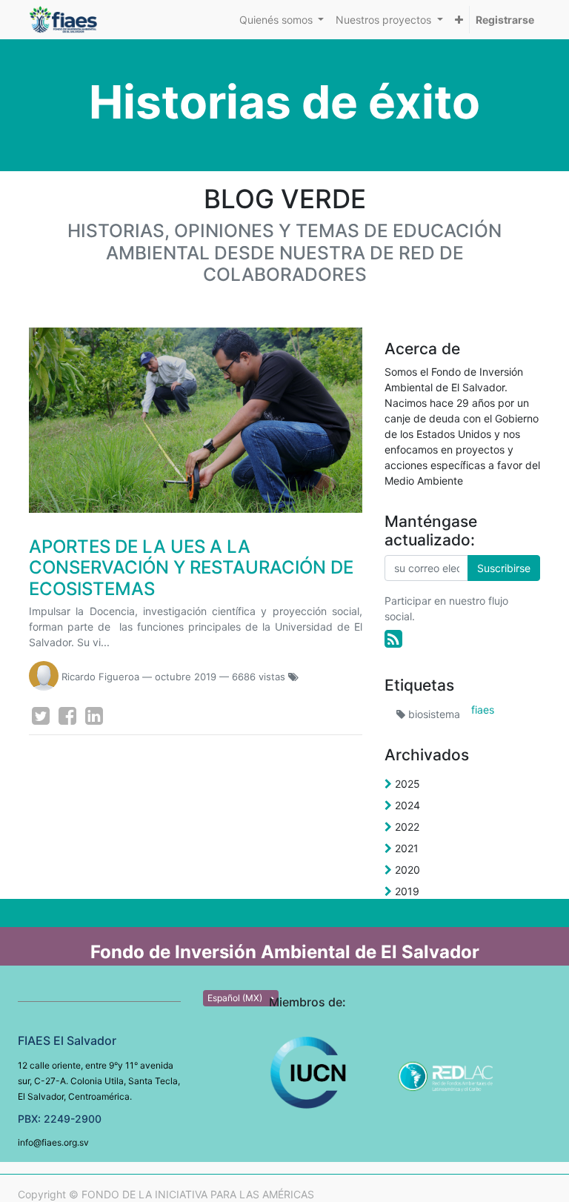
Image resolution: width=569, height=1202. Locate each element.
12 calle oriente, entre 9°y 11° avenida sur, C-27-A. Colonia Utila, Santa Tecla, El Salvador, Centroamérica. (99, 1081)
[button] (459, 19)
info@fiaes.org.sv (53, 1142)
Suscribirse (503, 568)
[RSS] (393, 638)
